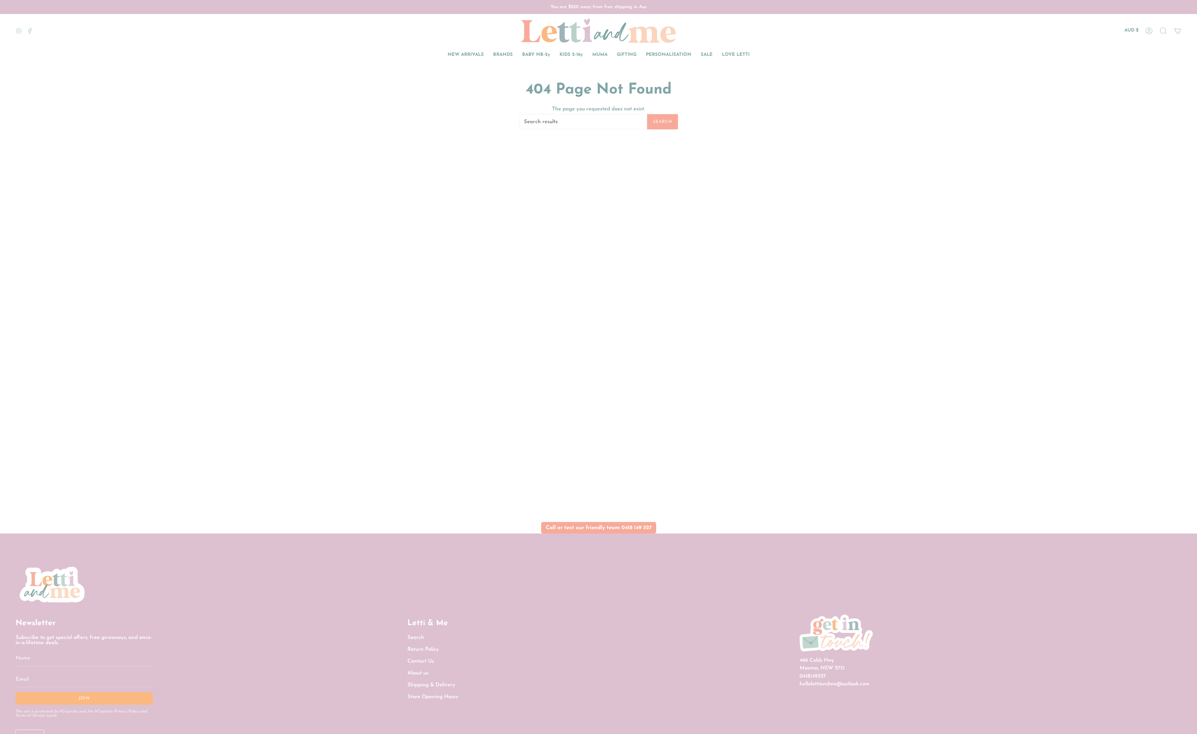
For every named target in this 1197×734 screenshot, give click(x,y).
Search (662, 122)
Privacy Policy (126, 711)
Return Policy (423, 649)
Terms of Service (30, 715)
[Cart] (1178, 30)
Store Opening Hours (432, 696)
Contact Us (420, 661)
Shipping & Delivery (431, 685)
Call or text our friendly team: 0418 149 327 (598, 527)
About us (417, 673)
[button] (1163, 30)
